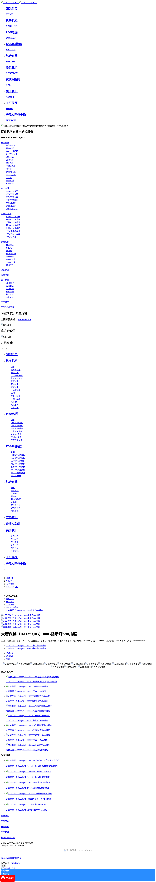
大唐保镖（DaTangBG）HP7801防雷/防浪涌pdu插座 (28, 730)
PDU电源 (10, 584)
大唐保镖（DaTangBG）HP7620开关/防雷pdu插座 (27, 750)
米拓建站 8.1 (16, 863)
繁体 (3, 866)
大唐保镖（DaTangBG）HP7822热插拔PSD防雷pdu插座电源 (31, 682)
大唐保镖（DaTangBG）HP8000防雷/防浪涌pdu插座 (28, 711)
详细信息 (10, 653)
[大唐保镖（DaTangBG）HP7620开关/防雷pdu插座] (28, 745)
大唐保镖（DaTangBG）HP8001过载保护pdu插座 (27, 701)
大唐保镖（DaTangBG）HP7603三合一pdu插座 (26, 691)
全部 (13, 367)
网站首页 (12, 354)
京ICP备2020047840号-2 (11, 858)
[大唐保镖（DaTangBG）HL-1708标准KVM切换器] (28, 782)
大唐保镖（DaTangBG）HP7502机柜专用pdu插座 (27, 721)
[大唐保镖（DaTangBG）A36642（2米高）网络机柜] (28, 772)
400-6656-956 (24, 319)
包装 (8, 659)
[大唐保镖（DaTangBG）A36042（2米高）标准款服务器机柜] (32, 760)
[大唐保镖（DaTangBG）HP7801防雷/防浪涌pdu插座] (29, 725)
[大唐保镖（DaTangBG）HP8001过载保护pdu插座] (28, 696)
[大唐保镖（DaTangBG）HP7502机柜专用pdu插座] (28, 716)
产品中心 (10, 581)
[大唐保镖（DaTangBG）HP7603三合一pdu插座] (27, 686)
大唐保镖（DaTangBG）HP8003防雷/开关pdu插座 (27, 740)
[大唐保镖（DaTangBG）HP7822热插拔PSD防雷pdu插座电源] (32, 677)
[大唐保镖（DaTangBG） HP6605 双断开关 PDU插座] (29, 794)
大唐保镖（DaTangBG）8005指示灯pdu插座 (24, 610)
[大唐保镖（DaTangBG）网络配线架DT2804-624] (27, 804)
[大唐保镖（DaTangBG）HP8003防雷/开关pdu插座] (28, 735)
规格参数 (10, 656)
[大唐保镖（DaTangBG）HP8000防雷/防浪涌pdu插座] (29, 706)
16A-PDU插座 (12, 587)
